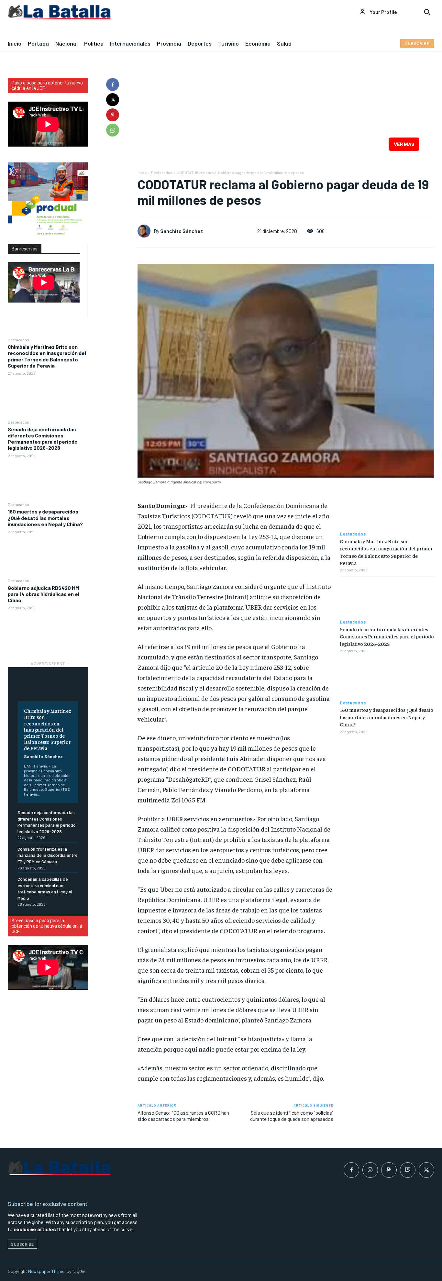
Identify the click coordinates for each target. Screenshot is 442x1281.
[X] (112, 99)
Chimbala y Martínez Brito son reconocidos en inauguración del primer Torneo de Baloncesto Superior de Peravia (47, 356)
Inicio (142, 172)
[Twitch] (407, 1170)
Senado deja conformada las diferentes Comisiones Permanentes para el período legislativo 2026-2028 (43, 438)
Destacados (18, 339)
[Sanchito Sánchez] (146, 231)
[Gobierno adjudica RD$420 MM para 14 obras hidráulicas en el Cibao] (48, 632)
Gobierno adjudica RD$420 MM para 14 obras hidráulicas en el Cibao (43, 594)
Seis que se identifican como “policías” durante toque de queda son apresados (291, 1116)
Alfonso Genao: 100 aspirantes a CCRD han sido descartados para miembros (183, 1116)
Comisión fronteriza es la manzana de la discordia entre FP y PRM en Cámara (47, 855)
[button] (427, 12)
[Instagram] (370, 1170)
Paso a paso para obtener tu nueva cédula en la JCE (47, 85)
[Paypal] (389, 1170)
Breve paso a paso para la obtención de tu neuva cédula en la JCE (47, 926)
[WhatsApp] (112, 130)
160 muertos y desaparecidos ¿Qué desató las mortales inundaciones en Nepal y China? (45, 517)
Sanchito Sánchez (43, 756)
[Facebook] (112, 84)
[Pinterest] (112, 114)
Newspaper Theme (46, 1271)
